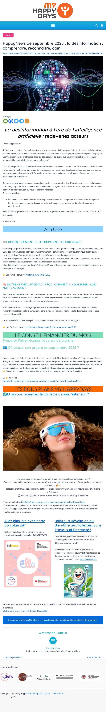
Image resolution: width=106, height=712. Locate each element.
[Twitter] (16, 121)
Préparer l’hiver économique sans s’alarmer (39, 340)
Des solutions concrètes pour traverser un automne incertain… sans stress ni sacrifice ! (42, 381)
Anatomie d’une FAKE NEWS (38, 275)
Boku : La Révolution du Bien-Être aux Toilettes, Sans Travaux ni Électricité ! (78, 525)
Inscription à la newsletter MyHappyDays (78, 620)
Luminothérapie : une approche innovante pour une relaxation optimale (53, 502)
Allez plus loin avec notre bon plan (24, 523)
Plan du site (58, 693)
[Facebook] (10, 121)
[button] (97, 25)
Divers (44, 53)
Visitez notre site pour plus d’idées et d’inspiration (25, 611)
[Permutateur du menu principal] (53, 25)
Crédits (47, 693)
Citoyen (36, 53)
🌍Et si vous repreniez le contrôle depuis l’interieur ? (46, 394)
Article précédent (12, 658)
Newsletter (97, 53)
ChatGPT (84, 53)
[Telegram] (21, 121)
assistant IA (73, 53)
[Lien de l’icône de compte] (102, 25)
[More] (27, 121)
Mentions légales (34, 693)
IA (90, 53)
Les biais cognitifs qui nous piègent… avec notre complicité (51, 327)
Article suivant (95, 658)
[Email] (5, 121)
